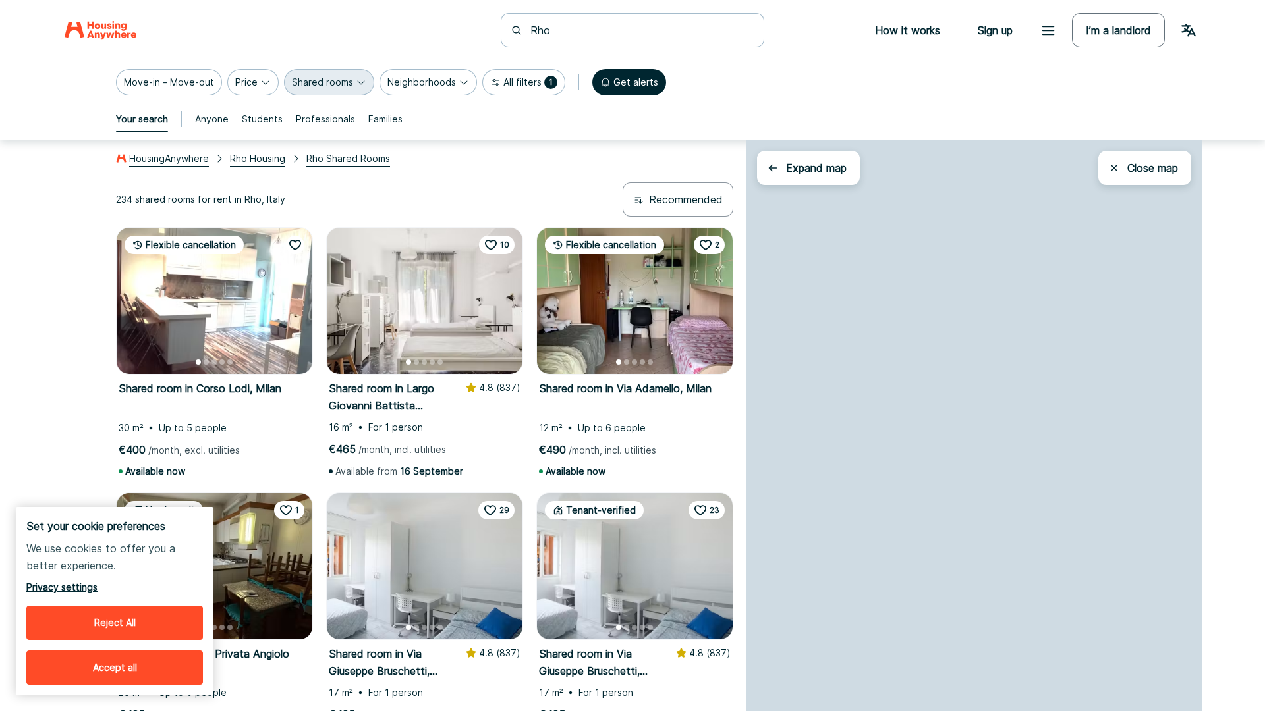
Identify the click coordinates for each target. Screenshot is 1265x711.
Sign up (995, 30)
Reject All (115, 622)
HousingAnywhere (169, 158)
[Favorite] (295, 245)
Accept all (115, 667)
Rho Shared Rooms (348, 158)
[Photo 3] (214, 362)
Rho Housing (257, 158)
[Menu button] (1048, 30)
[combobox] (640, 30)
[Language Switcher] (1188, 30)
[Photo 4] (222, 362)
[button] (169, 82)
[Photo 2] (206, 362)
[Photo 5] (230, 362)
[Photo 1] (198, 362)
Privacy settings (62, 586)
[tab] (142, 119)
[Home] (100, 30)
